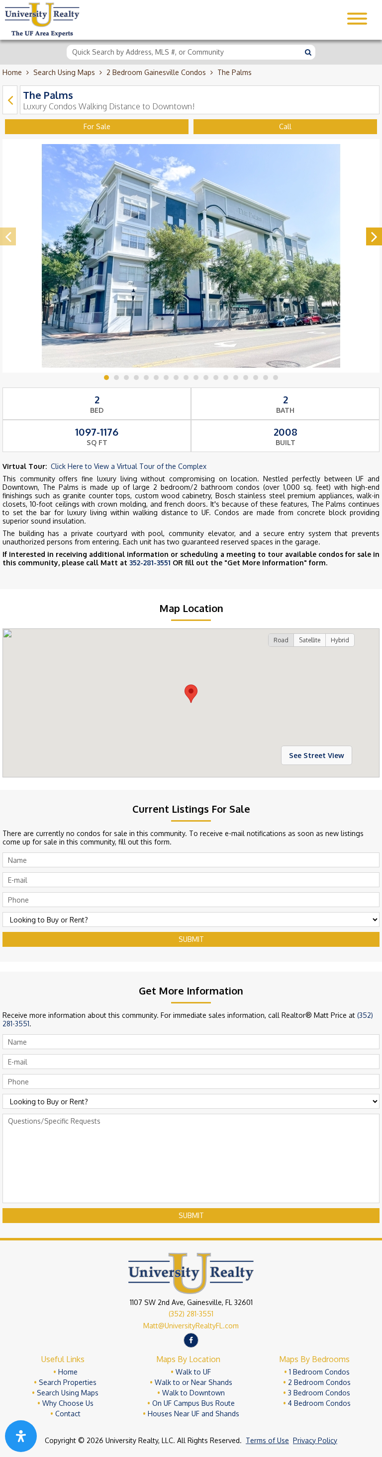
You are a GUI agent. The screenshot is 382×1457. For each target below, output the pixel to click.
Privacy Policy (315, 1440)
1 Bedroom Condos (319, 1372)
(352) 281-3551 (191, 1313)
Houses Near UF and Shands (193, 1413)
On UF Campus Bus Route (193, 1403)
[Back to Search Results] (10, 100)
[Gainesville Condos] (42, 34)
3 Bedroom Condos (319, 1392)
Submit (191, 939)
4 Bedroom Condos (319, 1403)
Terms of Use (267, 1440)
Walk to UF (193, 1372)
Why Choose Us (68, 1403)
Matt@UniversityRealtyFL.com (191, 1325)
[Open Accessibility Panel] (21, 1436)
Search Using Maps (64, 72)
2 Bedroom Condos (319, 1382)
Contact (68, 1413)
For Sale (97, 126)
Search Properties (67, 1382)
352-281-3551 (150, 562)
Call (285, 126)
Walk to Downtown (193, 1392)
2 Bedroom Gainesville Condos (156, 72)
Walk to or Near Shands (193, 1382)
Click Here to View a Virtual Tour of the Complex (128, 466)
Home (12, 72)
